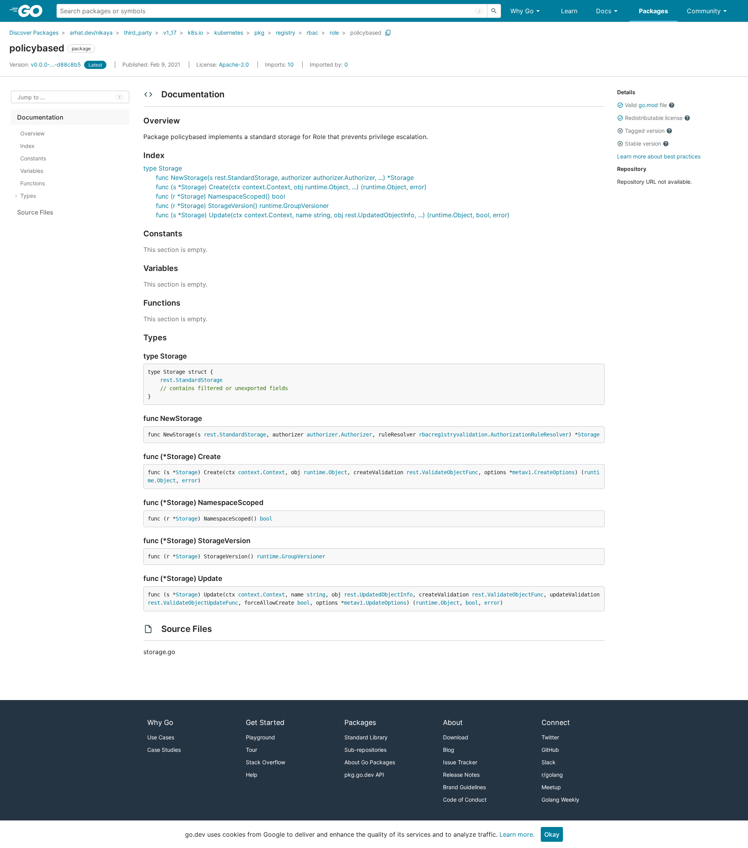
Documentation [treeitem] (40, 117)
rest (166, 380)
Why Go (522, 11)
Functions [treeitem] (32, 183)
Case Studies (164, 749)
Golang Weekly (560, 799)
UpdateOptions (386, 603)
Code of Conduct (465, 799)
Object (337, 472)
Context (274, 472)
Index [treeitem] (27, 146)
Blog (448, 749)
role (334, 32)
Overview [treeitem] (32, 133)
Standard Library (366, 737)
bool (266, 518)
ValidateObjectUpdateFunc (200, 603)
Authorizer (356, 434)
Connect (556, 722)
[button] (620, 105)
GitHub (550, 749)
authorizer (322, 434)
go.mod (648, 105)
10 (280, 64)
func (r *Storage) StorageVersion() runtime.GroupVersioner (242, 205)
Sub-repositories (365, 749)
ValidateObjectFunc (450, 472)
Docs (603, 11)
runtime (314, 472)
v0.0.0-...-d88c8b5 (46, 64)
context (249, 472)
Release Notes (461, 774)
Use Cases (160, 737)
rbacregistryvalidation (453, 434)
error (190, 480)
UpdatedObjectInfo (386, 594)
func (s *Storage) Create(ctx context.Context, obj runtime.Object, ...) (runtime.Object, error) (291, 187)
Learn (569, 11)
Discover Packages (33, 32)
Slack (549, 762)
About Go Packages (369, 762)
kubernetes (228, 32)
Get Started (265, 722)
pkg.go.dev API (364, 774)
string (316, 594)
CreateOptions (554, 472)
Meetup (551, 787)
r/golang (552, 774)
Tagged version (644, 130)
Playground (260, 737)
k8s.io (195, 32)
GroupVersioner (303, 556)
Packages (653, 11)
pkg (259, 32)
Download (455, 737)
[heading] (32, 11)
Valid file (646, 105)
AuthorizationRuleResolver (529, 434)
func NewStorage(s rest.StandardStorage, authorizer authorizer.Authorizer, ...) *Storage (285, 177)
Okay (551, 834)
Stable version (643, 143)
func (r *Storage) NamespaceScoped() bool (220, 196)
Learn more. (517, 834)
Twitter (550, 737)
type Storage (162, 168)
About (453, 722)
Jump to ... (31, 97)
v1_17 (169, 32)
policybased (365, 32)
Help (252, 774)
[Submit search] (494, 11)
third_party (138, 32)
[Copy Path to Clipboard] (388, 32)
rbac (312, 32)
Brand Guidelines (464, 787)
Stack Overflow (265, 762)
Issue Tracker (460, 762)
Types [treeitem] (28, 195)
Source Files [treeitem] (35, 212)
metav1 (521, 472)
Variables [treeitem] (31, 170)
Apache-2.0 (234, 64)
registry (285, 32)
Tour (251, 749)
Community (704, 11)
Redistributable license (653, 117)
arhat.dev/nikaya (91, 32)
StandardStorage (199, 380)
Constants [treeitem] (33, 158)
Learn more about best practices (658, 156)
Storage (589, 434)
